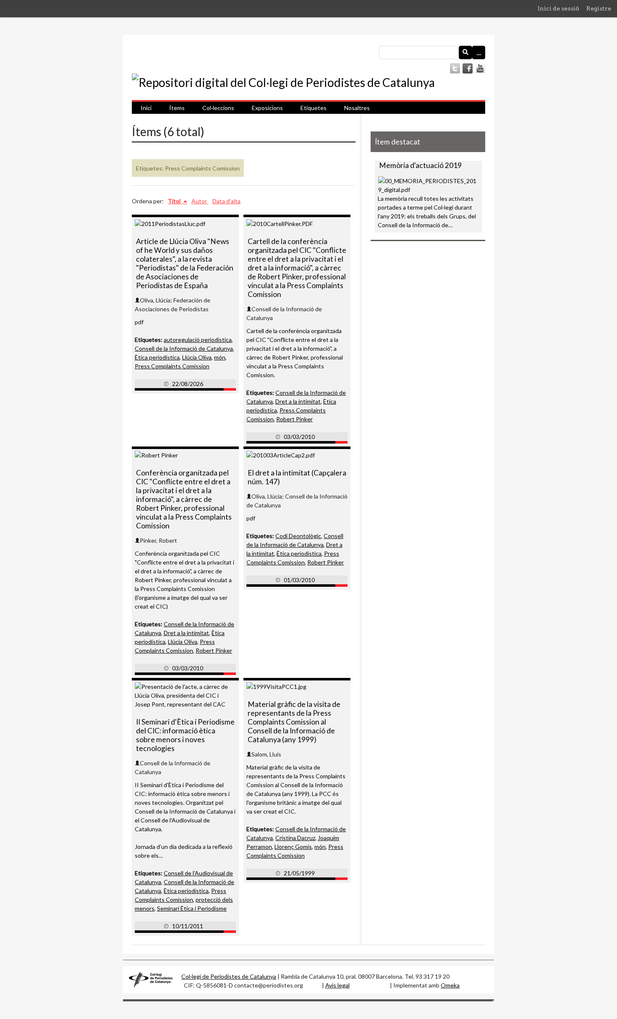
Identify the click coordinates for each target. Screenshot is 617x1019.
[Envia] (465, 52)
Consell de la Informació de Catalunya (184, 348)
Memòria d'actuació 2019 (420, 165)
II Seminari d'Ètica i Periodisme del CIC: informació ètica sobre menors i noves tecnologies (185, 735)
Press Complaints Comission (172, 366)
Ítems (177, 107)
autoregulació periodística (198, 339)
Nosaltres (357, 107)
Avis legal (337, 985)
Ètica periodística (157, 357)
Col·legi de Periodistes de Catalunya (228, 976)
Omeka (450, 985)
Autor (199, 201)
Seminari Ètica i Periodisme (192, 908)
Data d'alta (226, 201)
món (219, 357)
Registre (598, 8)
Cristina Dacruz (295, 837)
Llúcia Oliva (197, 357)
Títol (175, 201)
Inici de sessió (558, 8)
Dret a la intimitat (298, 401)
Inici (146, 107)
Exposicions (267, 107)
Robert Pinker (294, 419)
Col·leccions (218, 107)
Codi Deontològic (298, 535)
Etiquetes (314, 107)
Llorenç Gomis (293, 846)
